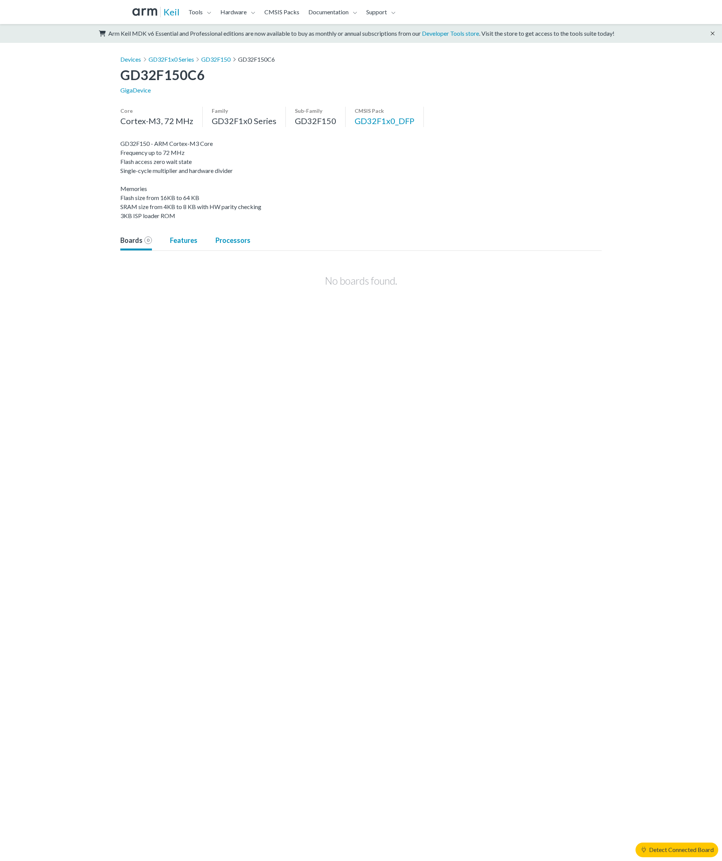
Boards (134, 240)
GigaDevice (135, 90)
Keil (171, 11)
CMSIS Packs (281, 11)
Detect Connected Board (681, 849)
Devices (130, 59)
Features (183, 240)
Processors (232, 240)
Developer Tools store (450, 33)
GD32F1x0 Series (171, 59)
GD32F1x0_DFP (384, 121)
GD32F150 (216, 59)
